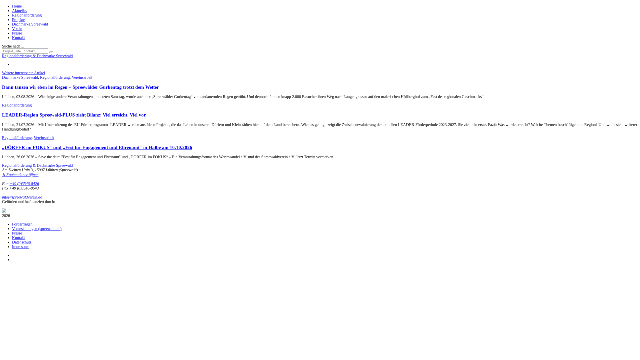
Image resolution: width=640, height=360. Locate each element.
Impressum (20, 246)
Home (17, 6)
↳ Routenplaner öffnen (20, 174)
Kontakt (18, 38)
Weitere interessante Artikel (23, 73)
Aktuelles (19, 10)
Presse (17, 33)
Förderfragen (22, 224)
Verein (17, 28)
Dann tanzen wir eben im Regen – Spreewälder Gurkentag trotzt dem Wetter (80, 87)
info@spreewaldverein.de (22, 197)
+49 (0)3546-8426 (24, 184)
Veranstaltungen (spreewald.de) (37, 228)
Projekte (18, 20)
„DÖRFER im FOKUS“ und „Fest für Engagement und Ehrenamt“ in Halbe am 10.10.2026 (97, 147)
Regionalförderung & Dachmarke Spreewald (37, 165)
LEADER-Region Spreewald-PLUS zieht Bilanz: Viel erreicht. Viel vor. (74, 115)
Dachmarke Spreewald (30, 24)
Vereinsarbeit (82, 77)
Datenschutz (22, 242)
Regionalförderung (27, 15)
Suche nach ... (13, 46)
